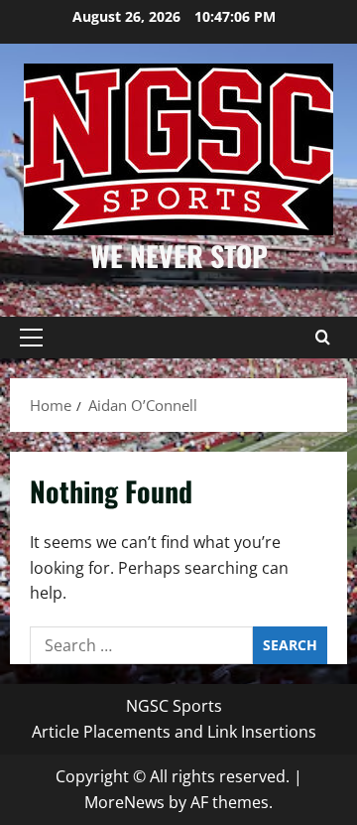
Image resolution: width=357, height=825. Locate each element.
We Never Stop (179, 255)
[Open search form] (322, 337)
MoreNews (124, 802)
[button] (31, 337)
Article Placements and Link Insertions (174, 732)
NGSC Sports (174, 706)
